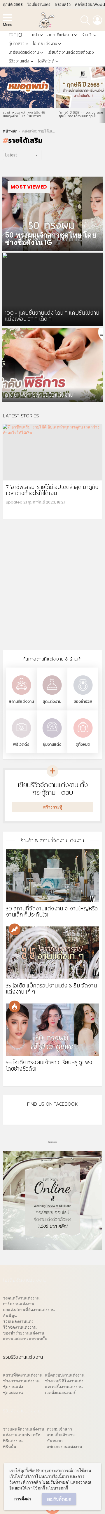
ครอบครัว (63, 4)
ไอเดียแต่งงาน (45, 44)
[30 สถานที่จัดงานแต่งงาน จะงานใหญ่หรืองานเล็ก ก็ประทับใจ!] (52, 875)
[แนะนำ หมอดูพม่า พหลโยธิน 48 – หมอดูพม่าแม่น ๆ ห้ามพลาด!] (27, 87)
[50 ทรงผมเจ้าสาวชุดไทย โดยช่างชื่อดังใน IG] (52, 214)
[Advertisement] (52, 588)
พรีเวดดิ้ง (21, 744)
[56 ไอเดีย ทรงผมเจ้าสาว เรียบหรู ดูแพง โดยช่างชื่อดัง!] (52, 1029)
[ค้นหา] (85, 20)
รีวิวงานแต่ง (19, 61)
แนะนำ (34, 35)
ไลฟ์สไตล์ (46, 61)
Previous (3, 94)
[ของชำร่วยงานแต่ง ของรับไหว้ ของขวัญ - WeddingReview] (82, 695)
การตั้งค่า (22, 1499)
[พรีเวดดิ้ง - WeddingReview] (21, 738)
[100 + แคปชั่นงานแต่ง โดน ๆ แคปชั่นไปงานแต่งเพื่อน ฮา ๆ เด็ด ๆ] (52, 289)
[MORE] (94, 513)
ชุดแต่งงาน (52, 701)
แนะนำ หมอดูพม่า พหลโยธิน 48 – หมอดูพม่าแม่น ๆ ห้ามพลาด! (25, 114)
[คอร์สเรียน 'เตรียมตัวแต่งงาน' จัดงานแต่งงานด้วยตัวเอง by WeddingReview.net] (52, 1247)
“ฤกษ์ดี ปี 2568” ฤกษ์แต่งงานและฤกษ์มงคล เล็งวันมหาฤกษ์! (81, 114)
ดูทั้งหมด (83, 744)
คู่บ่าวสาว (16, 44)
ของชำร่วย (83, 701)
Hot (14, 1006)
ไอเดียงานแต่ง (38, 4)
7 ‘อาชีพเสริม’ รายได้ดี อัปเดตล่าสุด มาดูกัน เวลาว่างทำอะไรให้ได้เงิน (52, 490)
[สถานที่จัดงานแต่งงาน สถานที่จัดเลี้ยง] (21, 695)
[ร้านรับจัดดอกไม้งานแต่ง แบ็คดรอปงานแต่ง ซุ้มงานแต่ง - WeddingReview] (52, 738)
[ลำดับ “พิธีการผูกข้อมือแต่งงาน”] (52, 365)
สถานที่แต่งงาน (60, 35)
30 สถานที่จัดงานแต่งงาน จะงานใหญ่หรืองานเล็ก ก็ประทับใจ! (52, 911)
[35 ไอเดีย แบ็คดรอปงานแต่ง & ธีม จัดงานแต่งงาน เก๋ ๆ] (52, 952)
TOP (15, 35)
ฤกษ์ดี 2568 (13, 4)
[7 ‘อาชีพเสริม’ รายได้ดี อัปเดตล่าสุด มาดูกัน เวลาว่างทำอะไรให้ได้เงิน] (52, 452)
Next (102, 94)
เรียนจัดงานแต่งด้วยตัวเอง (71, 52)
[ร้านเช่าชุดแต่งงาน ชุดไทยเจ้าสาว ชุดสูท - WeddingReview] (52, 695)
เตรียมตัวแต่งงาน (24, 52)
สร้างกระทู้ (52, 807)
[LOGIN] (97, 20)
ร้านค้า (87, 35)
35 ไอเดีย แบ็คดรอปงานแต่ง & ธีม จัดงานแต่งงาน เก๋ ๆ (51, 988)
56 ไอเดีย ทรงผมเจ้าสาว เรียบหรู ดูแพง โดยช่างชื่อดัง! (49, 1065)
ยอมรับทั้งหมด (58, 1499)
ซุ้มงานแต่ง (52, 744)
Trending (14, 929)
